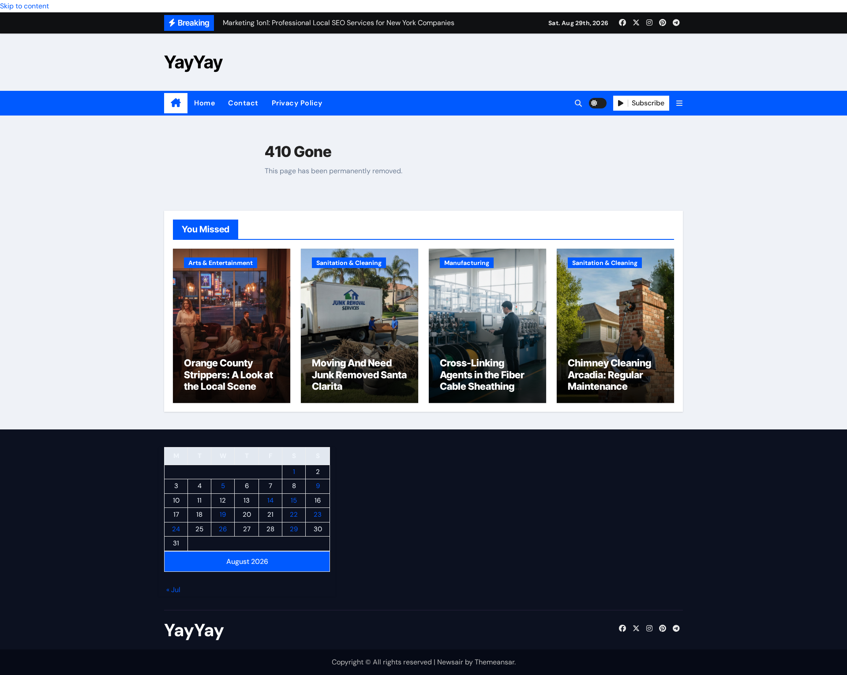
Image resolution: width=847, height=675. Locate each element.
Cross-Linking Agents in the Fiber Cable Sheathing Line (482, 380)
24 (176, 529)
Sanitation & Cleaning (349, 263)
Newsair (450, 662)
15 (294, 500)
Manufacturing (466, 263)
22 (294, 515)
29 (294, 529)
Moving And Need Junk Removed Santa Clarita (359, 374)
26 (223, 529)
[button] (679, 103)
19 (223, 515)
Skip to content (24, 6)
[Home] (175, 103)
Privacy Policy (297, 103)
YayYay (193, 62)
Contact (243, 103)
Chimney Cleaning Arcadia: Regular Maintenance (609, 374)
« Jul (173, 590)
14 (270, 500)
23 (318, 515)
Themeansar (494, 662)
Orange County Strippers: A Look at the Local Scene (228, 374)
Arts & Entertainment (220, 263)
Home (204, 103)
